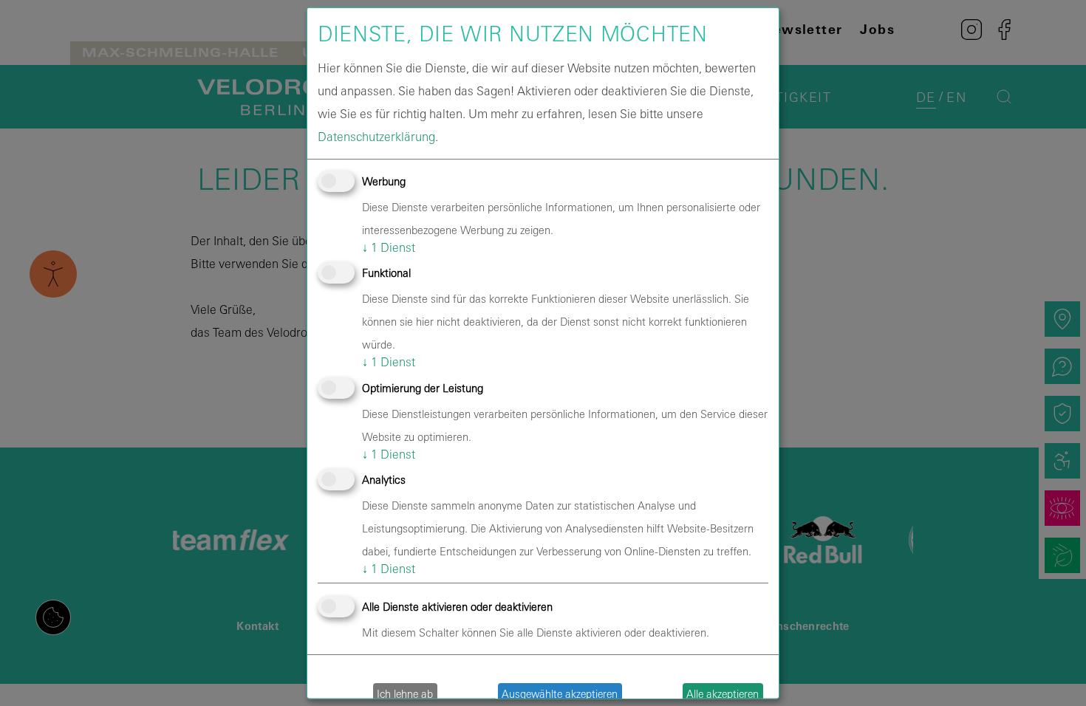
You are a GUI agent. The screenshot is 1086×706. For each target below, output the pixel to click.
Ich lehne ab (405, 693)
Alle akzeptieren (722, 693)
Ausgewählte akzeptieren (560, 693)
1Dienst (388, 247)
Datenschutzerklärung (376, 136)
